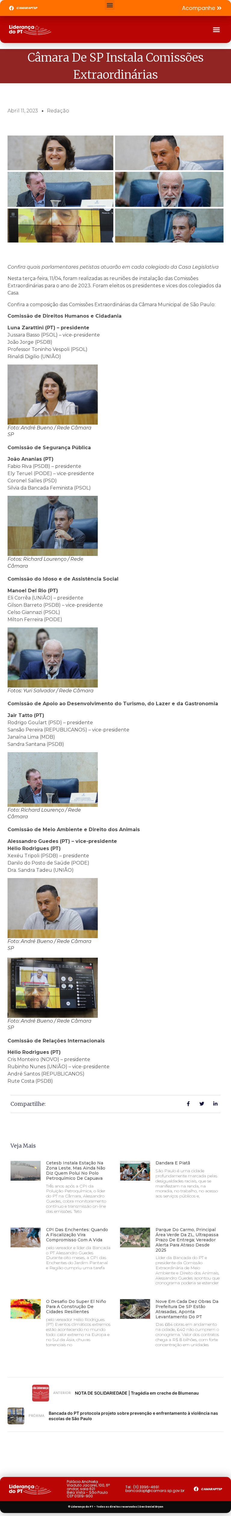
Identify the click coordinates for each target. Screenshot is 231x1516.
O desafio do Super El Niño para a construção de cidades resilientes (76, 1306)
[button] (110, 5)
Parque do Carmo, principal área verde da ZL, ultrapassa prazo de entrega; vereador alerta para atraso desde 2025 (187, 1239)
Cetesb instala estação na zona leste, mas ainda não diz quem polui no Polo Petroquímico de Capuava (75, 1170)
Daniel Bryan (154, 1506)
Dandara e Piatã (173, 1163)
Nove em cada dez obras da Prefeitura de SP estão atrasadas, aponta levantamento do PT (187, 1309)
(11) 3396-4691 (146, 1487)
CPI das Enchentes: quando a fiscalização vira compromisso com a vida (77, 1235)
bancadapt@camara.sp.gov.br (154, 1490)
